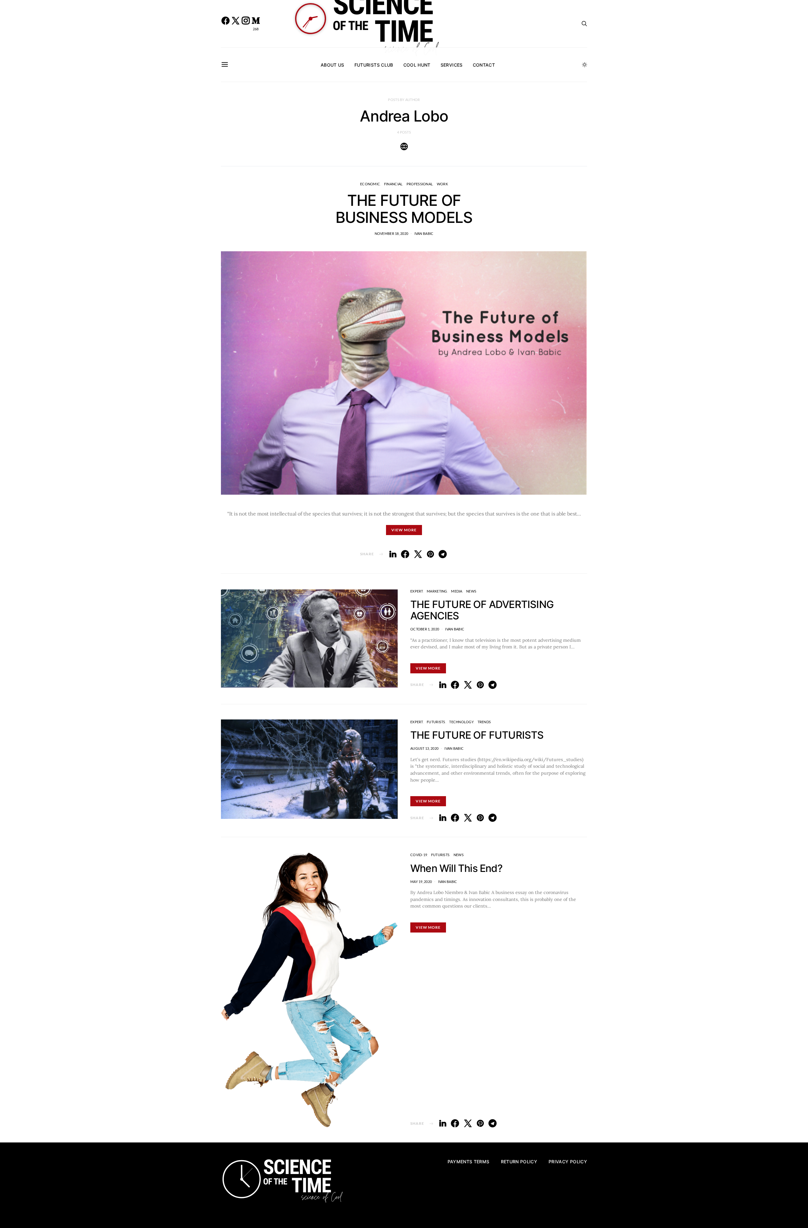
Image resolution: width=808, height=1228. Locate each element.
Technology (461, 722)
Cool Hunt (417, 65)
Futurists (436, 722)
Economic (370, 184)
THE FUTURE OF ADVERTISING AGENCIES (482, 610)
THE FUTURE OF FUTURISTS (477, 735)
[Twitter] (235, 24)
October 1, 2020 (424, 629)
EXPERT (416, 591)
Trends (484, 722)
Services (452, 65)
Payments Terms (469, 1161)
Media (456, 591)
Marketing (437, 591)
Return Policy (519, 1161)
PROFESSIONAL (420, 184)
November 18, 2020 (391, 233)
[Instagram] (245, 24)
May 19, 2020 (421, 881)
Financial (393, 184)
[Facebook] (225, 24)
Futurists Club (373, 65)
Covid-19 (418, 855)
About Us (332, 65)
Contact (484, 65)
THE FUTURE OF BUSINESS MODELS (404, 209)
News (471, 591)
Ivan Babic (424, 233)
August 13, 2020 (424, 748)
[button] (584, 64)
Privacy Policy (568, 1161)
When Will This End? (456, 868)
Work (442, 184)
